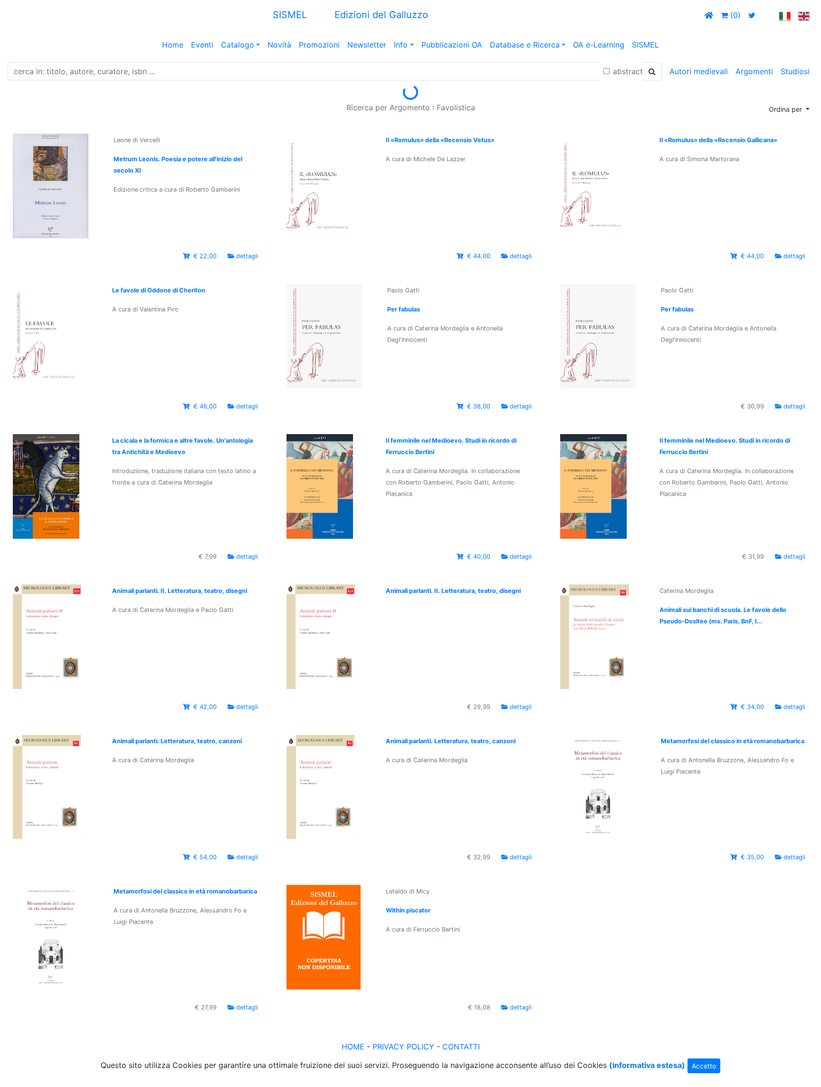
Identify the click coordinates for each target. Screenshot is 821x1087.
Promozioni (319, 44)
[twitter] (752, 15)
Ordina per (786, 109)
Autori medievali (698, 71)
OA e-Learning (598, 44)
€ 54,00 (205, 857)
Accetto (704, 1066)
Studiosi (795, 71)
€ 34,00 (752, 706)
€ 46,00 (205, 406)
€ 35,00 (752, 857)
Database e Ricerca (525, 44)
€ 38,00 (478, 406)
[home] (709, 15)
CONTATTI (461, 1046)
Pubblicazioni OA (451, 44)
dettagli (247, 256)
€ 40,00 (478, 556)
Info (401, 44)
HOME (353, 1046)
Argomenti (754, 71)
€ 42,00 (205, 706)
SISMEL (645, 44)
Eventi (202, 44)
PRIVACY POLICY (403, 1046)
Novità (279, 44)
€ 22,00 (205, 256)
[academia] (767, 15)
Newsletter (366, 44)
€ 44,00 (478, 256)
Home (172, 44)
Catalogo (237, 44)
